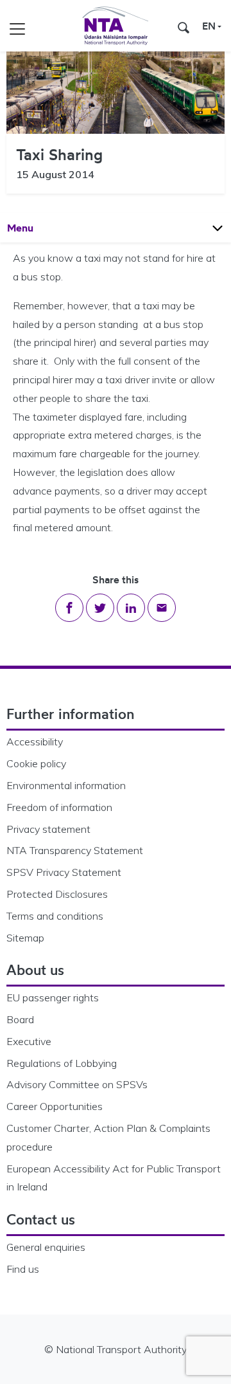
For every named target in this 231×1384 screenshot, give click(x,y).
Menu (32, 227)
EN (209, 25)
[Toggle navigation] (17, 25)
